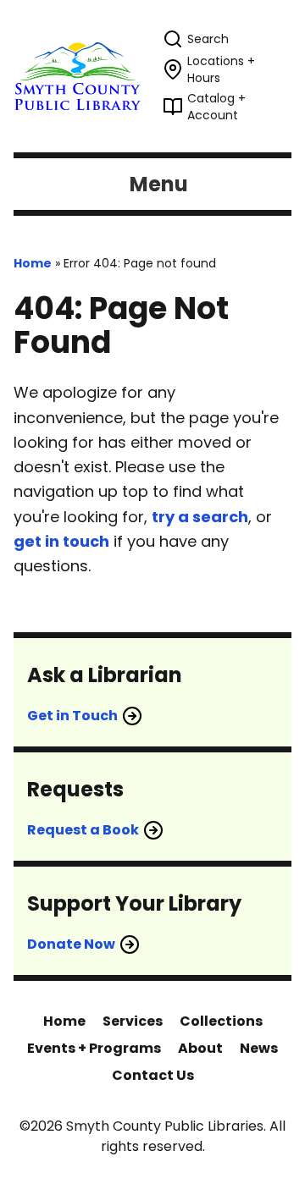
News (259, 1048)
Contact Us (153, 1075)
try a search (200, 516)
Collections (221, 1021)
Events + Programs (94, 1048)
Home (33, 263)
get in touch (61, 541)
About (200, 1048)
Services (133, 1021)
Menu (159, 184)
